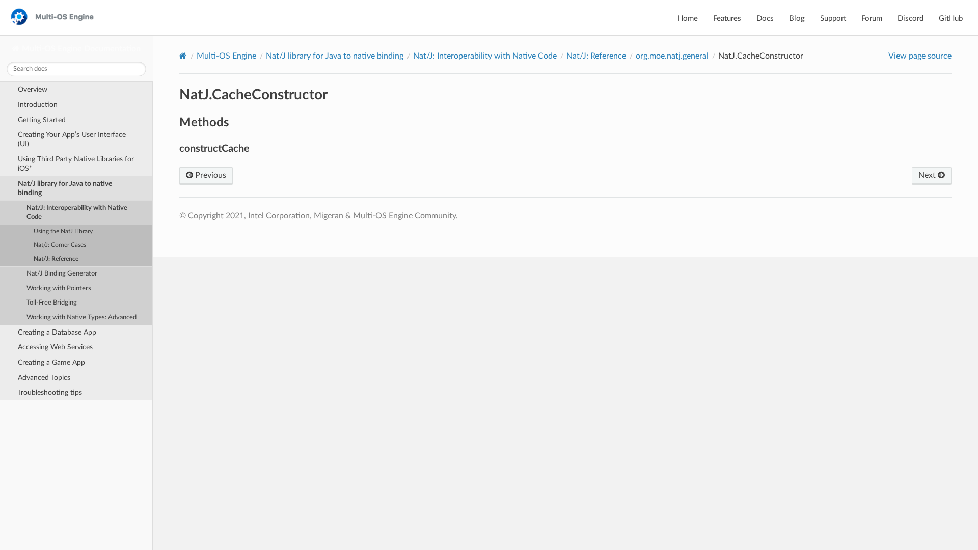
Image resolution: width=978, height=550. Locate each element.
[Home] (183, 55)
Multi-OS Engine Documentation (80, 49)
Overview (32, 89)
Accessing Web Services (55, 347)
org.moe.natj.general (672, 56)
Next (928, 175)
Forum (871, 18)
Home (687, 18)
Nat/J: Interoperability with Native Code (76, 213)
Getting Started (42, 120)
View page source (920, 56)
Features (727, 18)
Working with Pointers (58, 288)
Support (833, 18)
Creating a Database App (57, 332)
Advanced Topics (44, 377)
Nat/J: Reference (56, 259)
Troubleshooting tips (50, 392)
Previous (209, 175)
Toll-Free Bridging (51, 302)
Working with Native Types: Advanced (81, 317)
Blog (797, 18)
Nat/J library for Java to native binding (65, 188)
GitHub (951, 18)
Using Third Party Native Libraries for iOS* (76, 163)
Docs (765, 18)
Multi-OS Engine (226, 56)
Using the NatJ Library (63, 231)
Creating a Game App (51, 362)
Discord (910, 18)
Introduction (38, 104)
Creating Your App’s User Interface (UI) (72, 139)
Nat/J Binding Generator (61, 273)
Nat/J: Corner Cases (60, 245)
